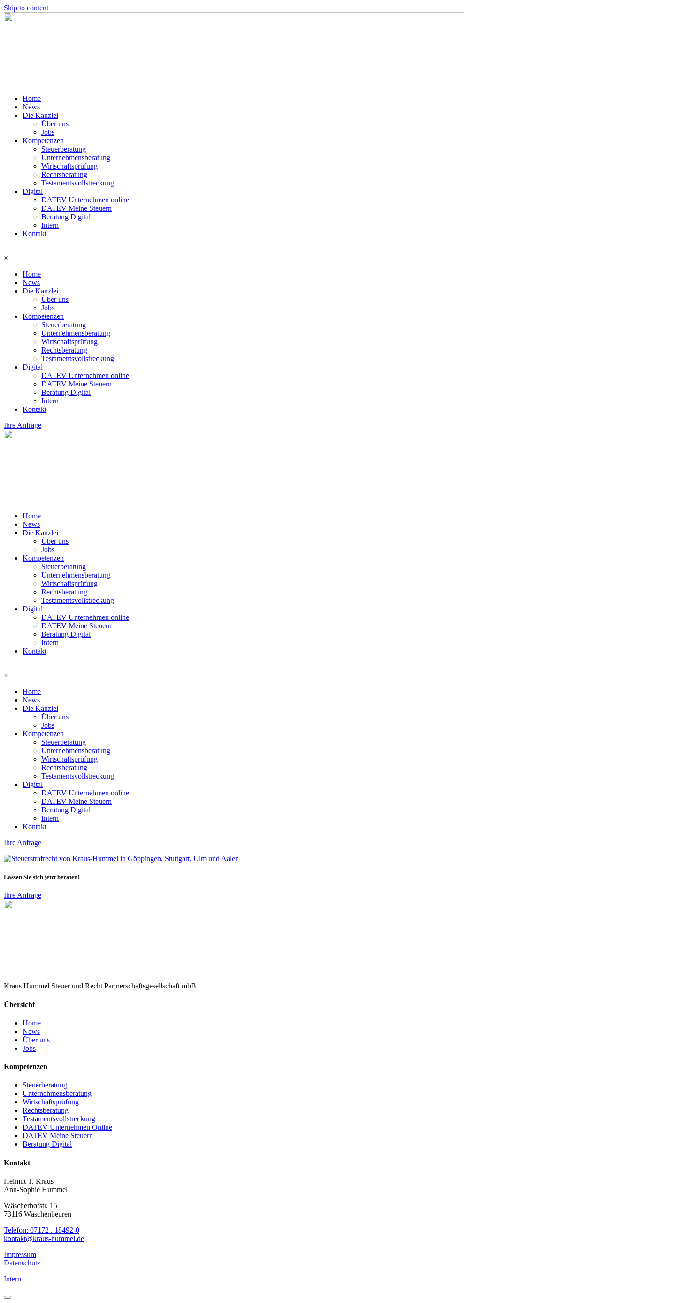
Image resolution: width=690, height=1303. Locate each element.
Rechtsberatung (64, 174)
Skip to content (26, 8)
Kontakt (34, 234)
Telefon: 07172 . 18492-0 (41, 1230)
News (31, 107)
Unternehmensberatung (75, 158)
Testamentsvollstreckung (77, 183)
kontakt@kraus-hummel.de (44, 1238)
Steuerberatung (63, 149)
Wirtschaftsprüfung (69, 166)
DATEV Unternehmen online (85, 200)
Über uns (55, 124)
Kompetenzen (43, 141)
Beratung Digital (66, 217)
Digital (33, 191)
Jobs (47, 132)
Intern (50, 225)
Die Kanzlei (40, 115)
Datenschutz (22, 1263)
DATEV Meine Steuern (76, 208)
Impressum (20, 1254)
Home (32, 98)
